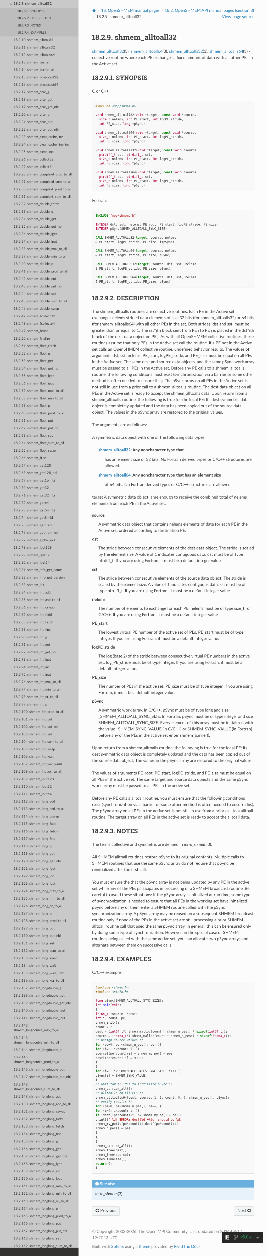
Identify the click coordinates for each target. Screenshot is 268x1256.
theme (144, 1246)
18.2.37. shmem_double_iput (35, 241)
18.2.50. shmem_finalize (32, 338)
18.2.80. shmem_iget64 (32, 562)
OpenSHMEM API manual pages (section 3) (209, 10)
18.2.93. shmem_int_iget (32, 659)
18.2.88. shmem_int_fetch (33, 622)
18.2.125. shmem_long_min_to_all (39, 898)
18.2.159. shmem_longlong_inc (37, 1171)
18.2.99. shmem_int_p (30, 704)
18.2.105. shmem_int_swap (34, 749)
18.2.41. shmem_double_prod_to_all (41, 271)
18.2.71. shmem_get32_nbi (34, 495)
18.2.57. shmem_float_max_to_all (39, 391)
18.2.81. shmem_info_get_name (38, 570)
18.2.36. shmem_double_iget (35, 234)
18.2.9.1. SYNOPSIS (31, 11)
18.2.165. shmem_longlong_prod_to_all (43, 1216)
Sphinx (117, 1246)
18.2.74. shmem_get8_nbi (33, 518)
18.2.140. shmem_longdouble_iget (39, 1010)
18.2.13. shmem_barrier (32, 62)
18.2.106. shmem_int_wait (34, 756)
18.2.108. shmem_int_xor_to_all (38, 771)
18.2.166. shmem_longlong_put (37, 1223)
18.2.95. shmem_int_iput (32, 674)
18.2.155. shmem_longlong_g (36, 1141)
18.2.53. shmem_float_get (33, 361)
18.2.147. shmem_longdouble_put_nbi (42, 1077)
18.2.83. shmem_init (29, 585)
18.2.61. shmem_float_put (33, 421)
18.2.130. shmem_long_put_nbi (37, 936)
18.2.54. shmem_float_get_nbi (36, 368)
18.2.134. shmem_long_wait (35, 966)
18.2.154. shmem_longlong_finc (37, 1134)
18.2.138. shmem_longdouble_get (39, 995)
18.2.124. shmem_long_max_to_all (39, 891)
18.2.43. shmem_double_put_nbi (38, 286)
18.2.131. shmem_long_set (34, 943)
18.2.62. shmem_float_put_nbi (36, 428)
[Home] (94, 10)
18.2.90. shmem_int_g (30, 637)
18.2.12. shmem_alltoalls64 (34, 55)
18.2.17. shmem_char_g (31, 92)
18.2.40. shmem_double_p (33, 264)
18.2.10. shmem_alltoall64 (33, 40)
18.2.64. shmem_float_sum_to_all (39, 443)
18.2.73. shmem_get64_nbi (34, 510)
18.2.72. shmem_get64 (31, 503)
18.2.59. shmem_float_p (32, 406)
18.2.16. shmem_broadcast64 (36, 85)
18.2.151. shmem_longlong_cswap (39, 1111)
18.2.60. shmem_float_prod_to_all (39, 413)
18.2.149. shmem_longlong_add (37, 1096)
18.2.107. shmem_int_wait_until (38, 764)
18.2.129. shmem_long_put (34, 928)
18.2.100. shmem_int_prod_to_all (39, 712)
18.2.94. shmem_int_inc (31, 667)
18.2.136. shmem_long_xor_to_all (39, 980)
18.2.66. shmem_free (30, 458)
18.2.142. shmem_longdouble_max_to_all (36, 1028)
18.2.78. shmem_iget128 (33, 547)
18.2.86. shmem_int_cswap (34, 607)
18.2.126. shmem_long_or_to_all (38, 906)
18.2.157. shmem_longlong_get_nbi (40, 1156)
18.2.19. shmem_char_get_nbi (36, 107)
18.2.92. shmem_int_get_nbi (35, 652)
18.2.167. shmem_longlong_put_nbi (40, 1231)
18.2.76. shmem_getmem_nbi (36, 533)
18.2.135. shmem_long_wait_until (39, 973)
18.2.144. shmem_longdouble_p (38, 1050)
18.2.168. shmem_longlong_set (37, 1238)
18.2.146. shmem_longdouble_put (39, 1069)
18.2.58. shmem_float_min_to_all (38, 398)
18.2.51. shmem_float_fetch (35, 346)
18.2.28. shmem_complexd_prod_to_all (43, 174)
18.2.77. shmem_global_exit (34, 540)
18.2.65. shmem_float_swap (35, 450)
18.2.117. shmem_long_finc (34, 839)
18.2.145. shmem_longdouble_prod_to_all (37, 1060)
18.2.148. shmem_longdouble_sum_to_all (37, 1087)
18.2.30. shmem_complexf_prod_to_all (42, 189)
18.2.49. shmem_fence (31, 331)
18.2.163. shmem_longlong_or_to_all (41, 1201)
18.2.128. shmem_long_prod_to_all (40, 921)
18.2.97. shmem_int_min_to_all (37, 689)
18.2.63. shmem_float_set (33, 435)
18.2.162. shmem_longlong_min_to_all (42, 1193)
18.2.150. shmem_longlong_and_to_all (42, 1104)
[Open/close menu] (11, 4)
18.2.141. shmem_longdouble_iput (39, 1018)
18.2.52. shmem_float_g (32, 353)
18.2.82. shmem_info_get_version (39, 577)
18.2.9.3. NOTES (29, 25)
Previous (107, 1211)
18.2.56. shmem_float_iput (34, 383)
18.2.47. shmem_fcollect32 (34, 316)
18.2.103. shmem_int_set (33, 734)
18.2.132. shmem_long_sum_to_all (39, 951)
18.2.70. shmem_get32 (31, 488)
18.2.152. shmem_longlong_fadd (38, 1119)
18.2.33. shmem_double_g (33, 211)
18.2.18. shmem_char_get (33, 99)
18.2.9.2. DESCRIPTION (34, 18)
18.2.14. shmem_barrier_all (34, 70)
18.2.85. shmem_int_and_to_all (37, 600)
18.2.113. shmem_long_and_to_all (39, 809)
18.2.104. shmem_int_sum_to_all (38, 742)
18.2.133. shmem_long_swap (35, 958)
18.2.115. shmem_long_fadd (35, 824)
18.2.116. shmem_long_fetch (36, 831)
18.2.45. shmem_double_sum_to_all (40, 301)
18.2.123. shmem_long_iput (34, 883)
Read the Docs (187, 1246)
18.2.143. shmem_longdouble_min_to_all (36, 1040)
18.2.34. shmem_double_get (35, 219)
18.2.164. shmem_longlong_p (36, 1208)
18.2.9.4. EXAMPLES (31, 32)
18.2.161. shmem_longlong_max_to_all (42, 1186)
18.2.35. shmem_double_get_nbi (38, 226)
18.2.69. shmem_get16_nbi (34, 480)
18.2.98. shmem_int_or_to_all (36, 697)
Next (242, 1211)
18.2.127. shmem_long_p (33, 913)
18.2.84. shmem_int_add (32, 592)
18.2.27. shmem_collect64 (34, 167)
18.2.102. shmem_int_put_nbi (36, 727)
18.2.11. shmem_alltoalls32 (34, 47)
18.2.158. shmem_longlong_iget (38, 1164)
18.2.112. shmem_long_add (34, 801)
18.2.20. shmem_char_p (31, 114)
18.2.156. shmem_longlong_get (37, 1149)
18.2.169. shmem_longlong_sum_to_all (43, 1246)
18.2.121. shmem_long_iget (34, 868)
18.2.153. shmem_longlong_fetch (39, 1126)
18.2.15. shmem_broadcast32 (36, 77)
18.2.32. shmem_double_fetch (36, 204)
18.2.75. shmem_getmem (33, 525)
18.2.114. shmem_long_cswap (36, 816)
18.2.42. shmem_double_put (35, 279)
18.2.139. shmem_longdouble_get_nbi (42, 1003)
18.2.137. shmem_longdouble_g (38, 988)
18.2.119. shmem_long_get (34, 854)
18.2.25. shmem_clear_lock (34, 152)
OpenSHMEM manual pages (130, 10)
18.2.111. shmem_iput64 (33, 794)
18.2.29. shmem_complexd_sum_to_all (42, 182)
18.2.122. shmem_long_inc (34, 876)
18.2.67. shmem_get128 (32, 465)
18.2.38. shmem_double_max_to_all (40, 249)
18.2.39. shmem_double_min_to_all (40, 256)
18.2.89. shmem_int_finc (32, 630)
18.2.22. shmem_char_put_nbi (36, 129)
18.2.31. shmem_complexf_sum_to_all (42, 197)
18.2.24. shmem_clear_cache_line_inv (42, 144)
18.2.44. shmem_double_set (35, 294)
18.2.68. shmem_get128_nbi (35, 473)
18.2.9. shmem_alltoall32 (33, 4)
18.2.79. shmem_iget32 (32, 555)
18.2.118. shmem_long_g (33, 846)
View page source (238, 17)
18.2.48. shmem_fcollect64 (34, 323)
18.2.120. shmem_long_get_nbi (37, 861)
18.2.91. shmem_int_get (32, 644)
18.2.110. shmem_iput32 (33, 786)
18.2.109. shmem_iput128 (34, 779)
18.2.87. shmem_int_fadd (33, 615)
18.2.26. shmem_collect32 (34, 159)
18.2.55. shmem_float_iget (34, 376)
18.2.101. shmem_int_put (33, 719)
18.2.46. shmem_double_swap (36, 309)
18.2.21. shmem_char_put (33, 122)
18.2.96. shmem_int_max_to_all (37, 682)
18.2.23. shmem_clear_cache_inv (38, 137)
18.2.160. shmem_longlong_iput (38, 1178)
